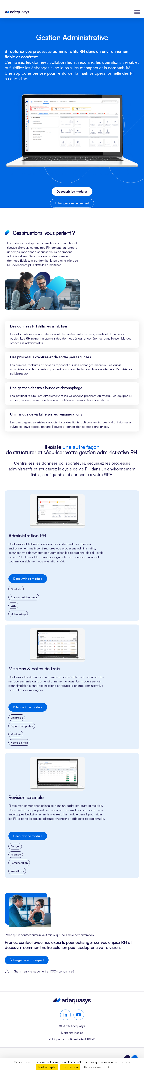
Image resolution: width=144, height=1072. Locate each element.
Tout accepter (47, 1067)
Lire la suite (72, 555)
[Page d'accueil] (17, 12)
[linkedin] (65, 1015)
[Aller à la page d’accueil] (72, 1002)
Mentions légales (72, 1033)
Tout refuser (70, 1067)
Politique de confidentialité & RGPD (72, 1039)
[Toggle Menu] (137, 12)
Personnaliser (93, 1067)
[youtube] (79, 1015)
